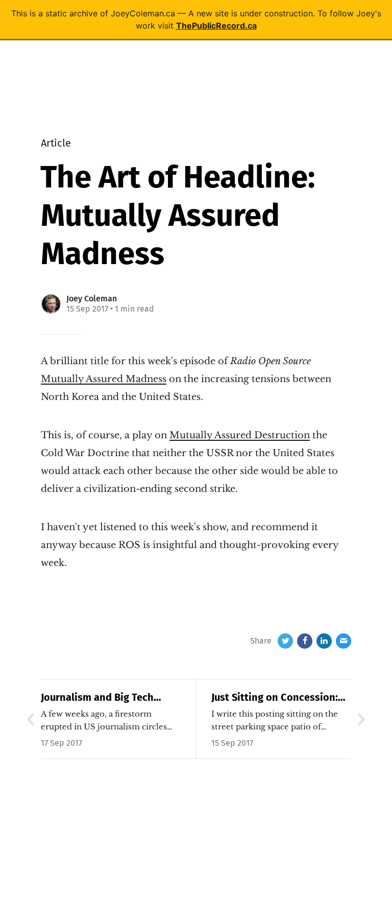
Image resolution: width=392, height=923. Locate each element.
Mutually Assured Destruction (239, 435)
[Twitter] (285, 641)
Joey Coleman (91, 298)
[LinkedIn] (324, 641)
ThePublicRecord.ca (216, 25)
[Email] (343, 641)
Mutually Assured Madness (103, 379)
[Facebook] (304, 641)
